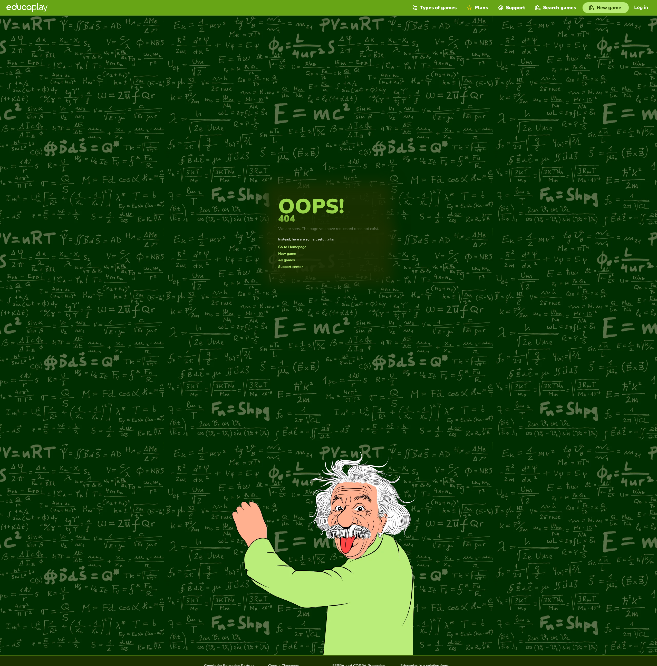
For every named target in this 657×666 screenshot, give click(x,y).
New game (287, 254)
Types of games (438, 7)
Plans (481, 7)
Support (515, 7)
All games (286, 260)
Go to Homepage (292, 247)
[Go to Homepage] (26, 7)
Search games (559, 7)
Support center (290, 267)
